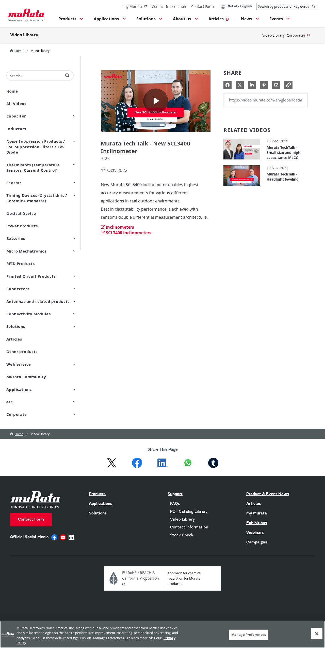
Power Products (22, 225)
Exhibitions (256, 523)
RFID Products (20, 263)
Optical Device (21, 213)
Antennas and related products (38, 301)
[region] (162, 634)
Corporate (16, 414)
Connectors (17, 288)
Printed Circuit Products (31, 276)
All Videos (16, 103)
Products (97, 494)
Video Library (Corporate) (283, 35)
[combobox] (286, 6)
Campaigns (256, 542)
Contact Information (169, 6)
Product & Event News (267, 494)
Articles (14, 339)
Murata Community (26, 376)
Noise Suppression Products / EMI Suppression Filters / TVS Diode (35, 147)
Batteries (15, 238)
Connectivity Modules (28, 313)
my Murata (132, 6)
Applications (19, 389)
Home (19, 51)
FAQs (175, 504)
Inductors (16, 128)
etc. (10, 401)
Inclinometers (120, 227)
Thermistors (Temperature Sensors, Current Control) (33, 167)
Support (175, 494)
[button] (70, 20)
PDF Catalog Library (188, 512)
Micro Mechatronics (26, 251)
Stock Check (181, 535)
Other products (22, 351)
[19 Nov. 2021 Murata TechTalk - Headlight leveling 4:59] (241, 187)
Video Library (24, 35)
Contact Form (202, 6)
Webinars (255, 533)
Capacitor (16, 116)
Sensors (14, 182)
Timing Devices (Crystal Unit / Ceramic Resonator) (36, 198)
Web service (18, 364)
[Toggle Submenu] (74, 115)
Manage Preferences (248, 634)
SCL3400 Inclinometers (128, 232)
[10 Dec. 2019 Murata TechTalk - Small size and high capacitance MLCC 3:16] (241, 160)
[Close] (316, 633)
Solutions (15, 326)
